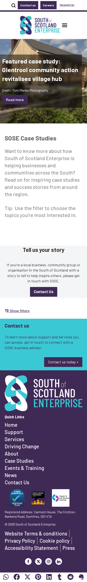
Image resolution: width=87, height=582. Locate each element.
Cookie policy (54, 541)
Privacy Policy (20, 541)
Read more (15, 99)
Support (14, 432)
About (11, 453)
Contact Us (17, 482)
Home (11, 425)
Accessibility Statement (31, 548)
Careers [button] (48, 5)
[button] (64, 25)
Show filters (19, 310)
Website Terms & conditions (36, 533)
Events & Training (24, 468)
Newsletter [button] (67, 5)
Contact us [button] (28, 5)
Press (69, 548)
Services (14, 439)
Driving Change (22, 446)
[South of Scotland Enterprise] (43, 394)
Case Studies (19, 461)
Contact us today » (63, 362)
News (11, 475)
